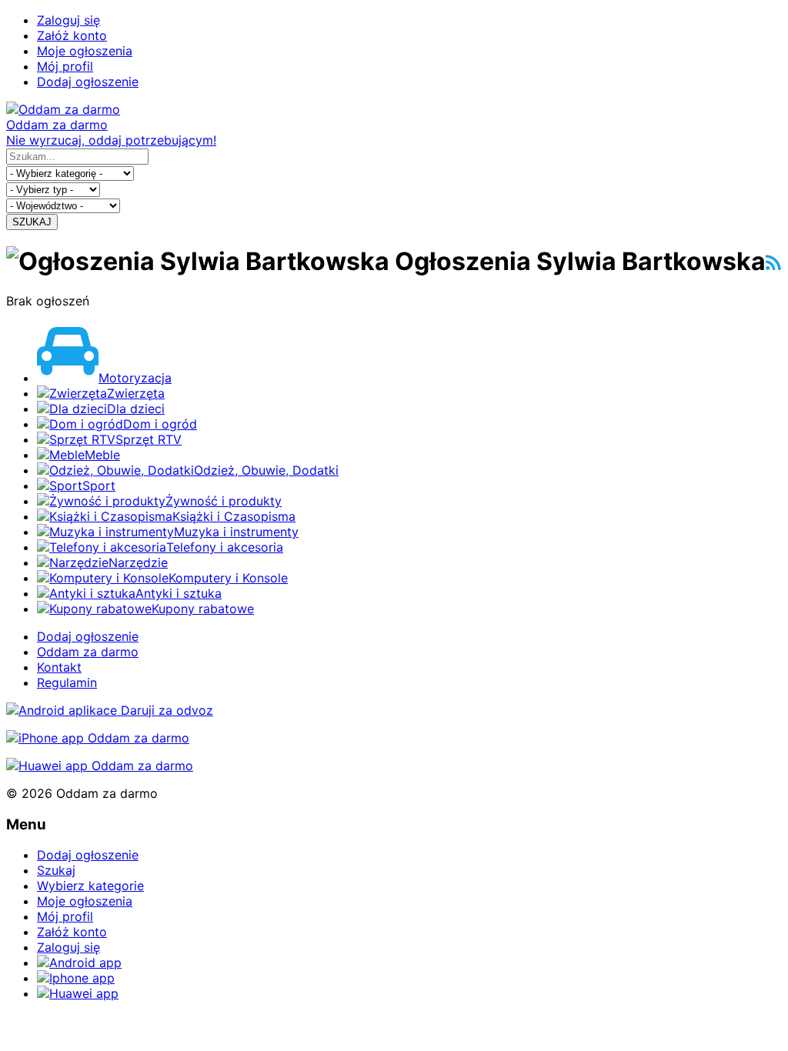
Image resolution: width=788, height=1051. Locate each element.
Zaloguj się (68, 20)
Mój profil (65, 66)
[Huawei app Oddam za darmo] (99, 765)
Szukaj (56, 870)
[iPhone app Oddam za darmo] (97, 738)
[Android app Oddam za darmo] (109, 710)
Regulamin (67, 682)
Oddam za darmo (88, 651)
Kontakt (59, 667)
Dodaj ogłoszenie (88, 81)
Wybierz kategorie (90, 885)
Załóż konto (72, 35)
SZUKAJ (32, 222)
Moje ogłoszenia (84, 50)
